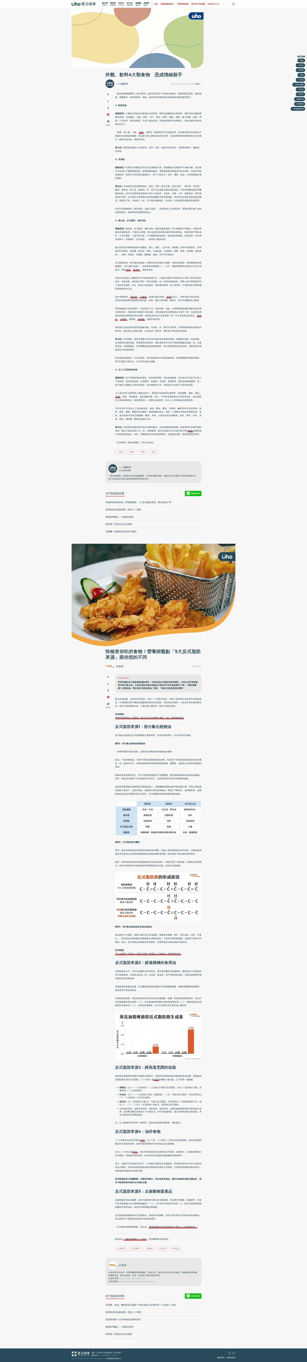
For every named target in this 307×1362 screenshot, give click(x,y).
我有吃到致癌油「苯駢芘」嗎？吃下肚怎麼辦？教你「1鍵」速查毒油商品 (150, 717)
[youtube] (233, 1353)
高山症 (301, 94)
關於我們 (220, 1357)
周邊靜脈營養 (299, 108)
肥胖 (169, 296)
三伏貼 (301, 79)
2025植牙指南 (193, 3)
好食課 (120, 666)
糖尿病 (136, 269)
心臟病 (143, 296)
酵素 (190, 430)
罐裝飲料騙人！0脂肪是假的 (120, 517)
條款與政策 (231, 1357)
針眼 (302, 75)
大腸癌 (123, 319)
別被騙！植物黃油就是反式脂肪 (121, 531)
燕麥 (141, 132)
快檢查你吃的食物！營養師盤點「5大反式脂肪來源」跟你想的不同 (138, 502)
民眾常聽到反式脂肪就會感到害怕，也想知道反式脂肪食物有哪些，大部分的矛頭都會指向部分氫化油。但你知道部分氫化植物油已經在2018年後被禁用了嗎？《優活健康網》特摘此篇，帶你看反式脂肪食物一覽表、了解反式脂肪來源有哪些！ (158, 685)
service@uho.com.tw (108, 1355)
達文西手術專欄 (177, 3)
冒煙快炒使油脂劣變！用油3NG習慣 (123, 509)
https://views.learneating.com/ (132, 1278)
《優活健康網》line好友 (135, 1239)
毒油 (302, 60)
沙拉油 (163, 1248)
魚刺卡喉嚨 (299, 84)
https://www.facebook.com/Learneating (136, 1281)
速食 (121, 451)
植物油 (150, 1248)
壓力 (154, 451)
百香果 (301, 70)
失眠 (118, 396)
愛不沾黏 (218, 3)
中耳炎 (301, 89)
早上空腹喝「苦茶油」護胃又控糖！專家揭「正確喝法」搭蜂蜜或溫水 (148, 953)
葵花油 (176, 1248)
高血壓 (141, 319)
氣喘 (128, 269)
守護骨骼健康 (162, 3)
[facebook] (229, 1354)
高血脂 (134, 296)
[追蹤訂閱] (108, 121)
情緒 (132, 451)
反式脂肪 (136, 1248)
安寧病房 (300, 104)
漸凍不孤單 (207, 3)
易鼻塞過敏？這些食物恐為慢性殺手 (123, 1319)
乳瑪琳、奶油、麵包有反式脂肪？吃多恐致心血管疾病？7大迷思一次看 (141, 1305)
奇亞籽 (301, 65)
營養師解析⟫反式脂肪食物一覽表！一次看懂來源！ (173, 1226)
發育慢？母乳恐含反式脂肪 (119, 524)
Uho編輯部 (122, 84)
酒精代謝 (300, 99)
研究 (156, 1079)
